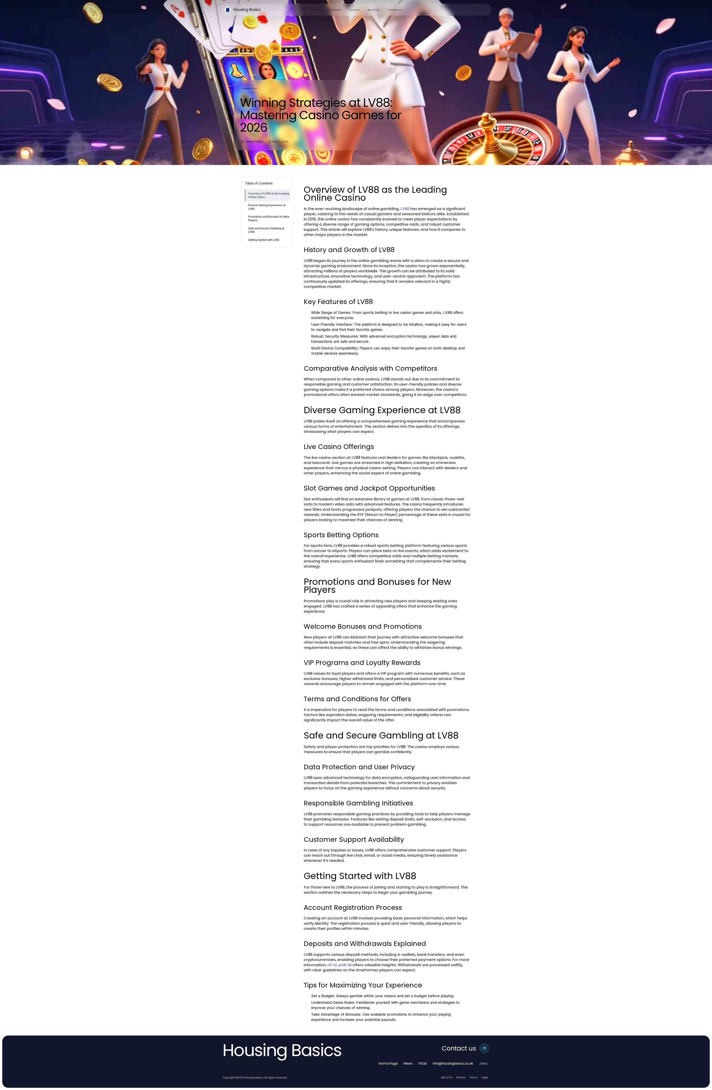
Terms (473, 1077)
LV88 (404, 209)
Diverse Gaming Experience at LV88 (266, 207)
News (408, 1063)
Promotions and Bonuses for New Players (268, 218)
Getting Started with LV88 (263, 239)
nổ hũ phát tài (339, 965)
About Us (447, 1077)
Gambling (249, 88)
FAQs (422, 1063)
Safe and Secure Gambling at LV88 (266, 230)
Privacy (461, 1077)
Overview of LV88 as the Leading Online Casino (268, 195)
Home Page (388, 1063)
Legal (484, 1077)
